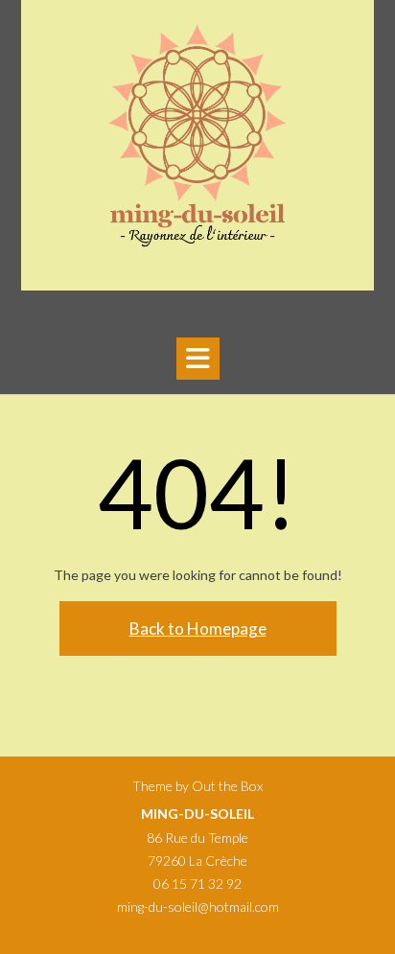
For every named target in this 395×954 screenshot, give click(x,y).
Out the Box (227, 786)
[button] (198, 358)
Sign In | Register (133, 301)
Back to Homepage (198, 628)
